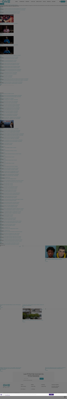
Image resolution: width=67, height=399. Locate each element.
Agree (51, 394)
